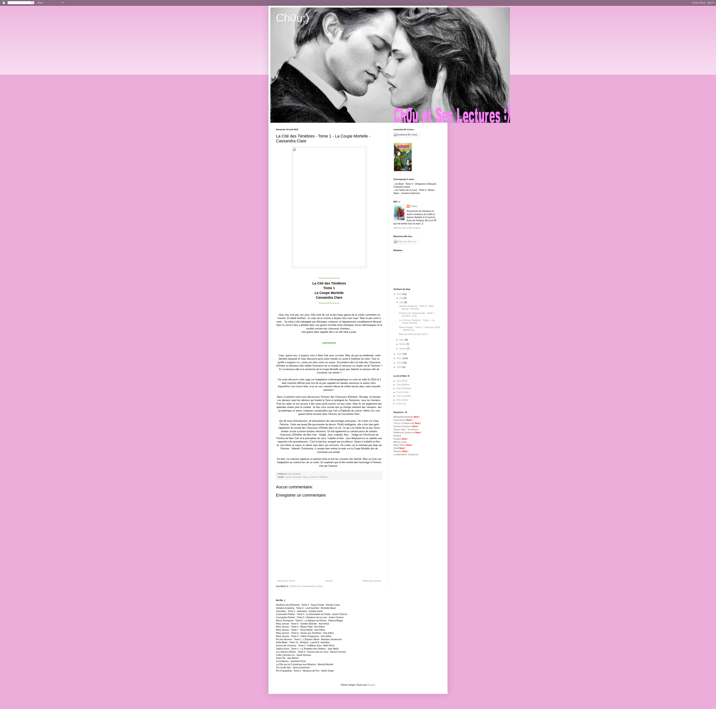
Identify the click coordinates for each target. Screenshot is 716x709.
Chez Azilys (402, 400)
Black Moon (399, 445)
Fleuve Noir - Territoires (405, 429)
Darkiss (397, 451)
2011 (400, 358)
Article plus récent (286, 581)
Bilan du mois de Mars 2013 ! (413, 334)
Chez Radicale (403, 388)
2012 (400, 354)
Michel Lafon (400, 442)
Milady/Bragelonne (403, 417)
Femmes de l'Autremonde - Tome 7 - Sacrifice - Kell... (417, 314)
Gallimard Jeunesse (404, 432)
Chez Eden (402, 381)
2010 (400, 362)
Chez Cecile (402, 392)
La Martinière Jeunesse (405, 454)
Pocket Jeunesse (402, 426)
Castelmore (399, 420)
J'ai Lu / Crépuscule (403, 423)
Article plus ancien (372, 581)
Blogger (371, 685)
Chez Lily (401, 403)
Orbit (396, 448)
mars (402, 340)
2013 (288, 477)
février (402, 344)
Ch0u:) (292, 18)
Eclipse (397, 439)
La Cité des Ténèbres (318, 477)
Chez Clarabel (403, 396)
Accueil (329, 581)
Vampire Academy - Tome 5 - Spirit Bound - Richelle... (416, 307)
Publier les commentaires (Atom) (306, 586)
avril (401, 302)
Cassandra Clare (299, 477)
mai (401, 298)
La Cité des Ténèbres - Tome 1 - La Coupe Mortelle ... (417, 321)
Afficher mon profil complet (406, 228)
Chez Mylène (403, 384)
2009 (400, 367)
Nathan (397, 435)
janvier (403, 348)
